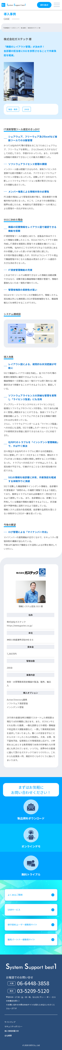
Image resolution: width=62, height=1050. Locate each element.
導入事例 (23, 28)
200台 (26, 109)
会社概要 (8, 1035)
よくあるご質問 (15, 894)
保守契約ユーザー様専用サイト (22, 924)
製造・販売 (12, 109)
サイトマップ (10, 1022)
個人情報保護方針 (12, 1031)
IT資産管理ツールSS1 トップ (11, 28)
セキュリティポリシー (13, 1026)
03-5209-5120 (33, 990)
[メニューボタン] (57, 5)
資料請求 (44, 4)
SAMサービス (14, 909)
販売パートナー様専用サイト (21, 939)
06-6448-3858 (33, 983)
